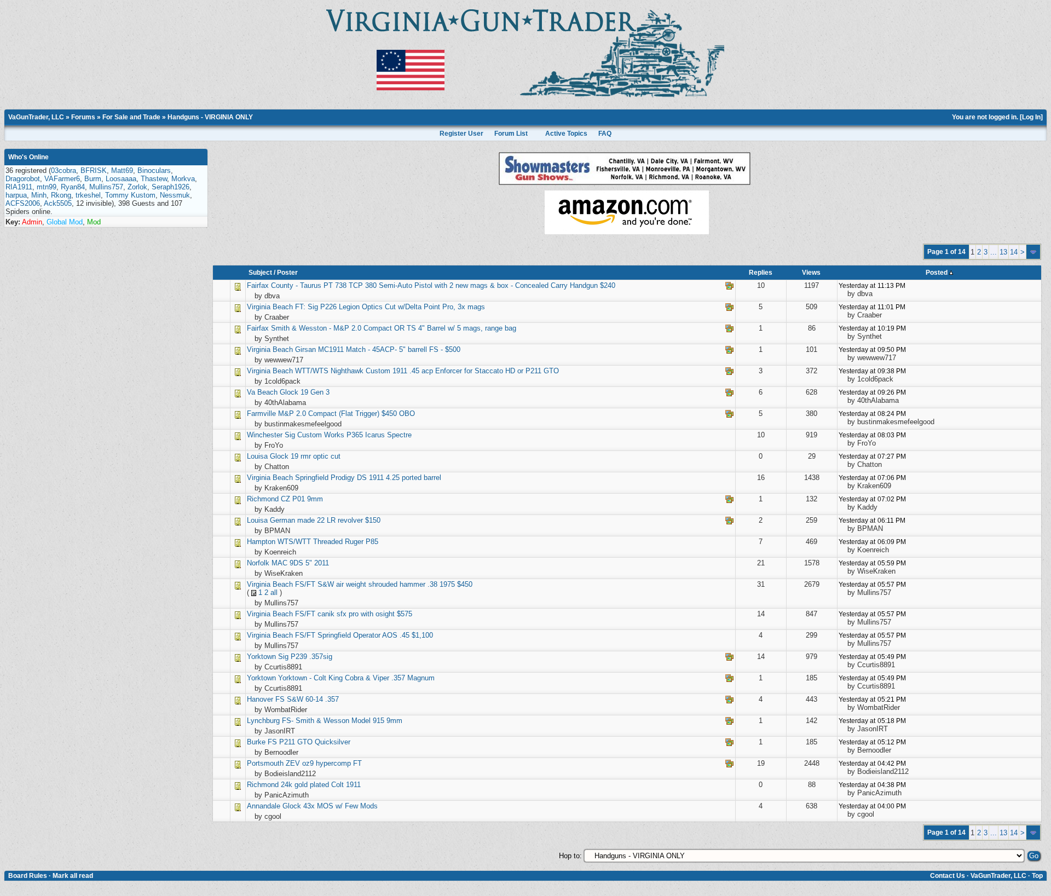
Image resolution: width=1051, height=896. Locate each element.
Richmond (263, 499)
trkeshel (88, 195)
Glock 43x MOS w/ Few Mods (330, 806)
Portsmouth (265, 763)
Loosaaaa (121, 179)
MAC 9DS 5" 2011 (300, 563)
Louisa (257, 456)
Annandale (263, 806)
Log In (1031, 117)
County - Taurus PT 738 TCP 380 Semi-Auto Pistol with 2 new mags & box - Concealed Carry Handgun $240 (443, 285)
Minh (39, 195)
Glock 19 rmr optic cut (305, 456)
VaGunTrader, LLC (36, 117)
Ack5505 (58, 203)
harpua (16, 195)
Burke (256, 742)
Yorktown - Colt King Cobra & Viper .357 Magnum (356, 678)
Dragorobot (22, 179)
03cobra (63, 170)
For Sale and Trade (131, 117)
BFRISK (93, 170)
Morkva (183, 179)
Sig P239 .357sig (305, 656)
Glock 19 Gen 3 (305, 392)
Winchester (264, 435)
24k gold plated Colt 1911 (321, 785)
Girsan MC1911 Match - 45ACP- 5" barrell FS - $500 (377, 349)
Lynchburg (263, 720)
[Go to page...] (1033, 252)
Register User (461, 133)
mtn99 (46, 187)
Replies (760, 272)
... (993, 252)
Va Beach (262, 392)
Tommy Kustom (130, 195)
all (274, 592)
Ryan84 (73, 187)
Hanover (260, 699)
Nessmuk (175, 195)
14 (1014, 252)
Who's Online (28, 157)
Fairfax (258, 285)
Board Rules (27, 876)
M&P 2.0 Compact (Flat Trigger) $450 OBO (346, 413)
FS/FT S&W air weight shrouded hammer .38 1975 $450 (383, 584)
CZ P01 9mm (302, 499)
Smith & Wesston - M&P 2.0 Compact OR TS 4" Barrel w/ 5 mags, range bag (393, 328)
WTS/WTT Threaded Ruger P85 (328, 541)
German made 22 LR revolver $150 (325, 520)
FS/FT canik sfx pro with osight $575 (353, 614)
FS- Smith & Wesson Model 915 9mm (342, 720)
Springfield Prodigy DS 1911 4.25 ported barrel (368, 477)
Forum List (511, 133)
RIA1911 (18, 187)
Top (1037, 876)
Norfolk (258, 563)
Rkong (61, 195)
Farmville (262, 413)
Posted (937, 272)
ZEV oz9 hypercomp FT (324, 763)
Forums (83, 117)
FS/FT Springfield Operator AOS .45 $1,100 (364, 635)
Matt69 (122, 170)
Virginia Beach (270, 307)
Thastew (154, 179)
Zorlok (137, 187)
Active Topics (566, 133)
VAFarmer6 (62, 179)
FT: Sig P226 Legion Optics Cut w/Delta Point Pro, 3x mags (390, 307)
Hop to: (570, 856)
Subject (260, 272)
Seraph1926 (170, 187)
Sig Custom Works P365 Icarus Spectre (348, 435)
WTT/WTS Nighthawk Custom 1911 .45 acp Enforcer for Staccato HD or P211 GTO (427, 371)
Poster (287, 272)
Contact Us (947, 876)
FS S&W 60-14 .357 (307, 699)
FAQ (604, 133)
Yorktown (261, 656)
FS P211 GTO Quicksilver (309, 742)
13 (1003, 252)
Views (811, 272)
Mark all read (73, 876)
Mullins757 (106, 187)
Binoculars (154, 170)
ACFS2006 (22, 203)
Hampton (262, 541)
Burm (92, 179)
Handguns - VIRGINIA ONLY (210, 117)
